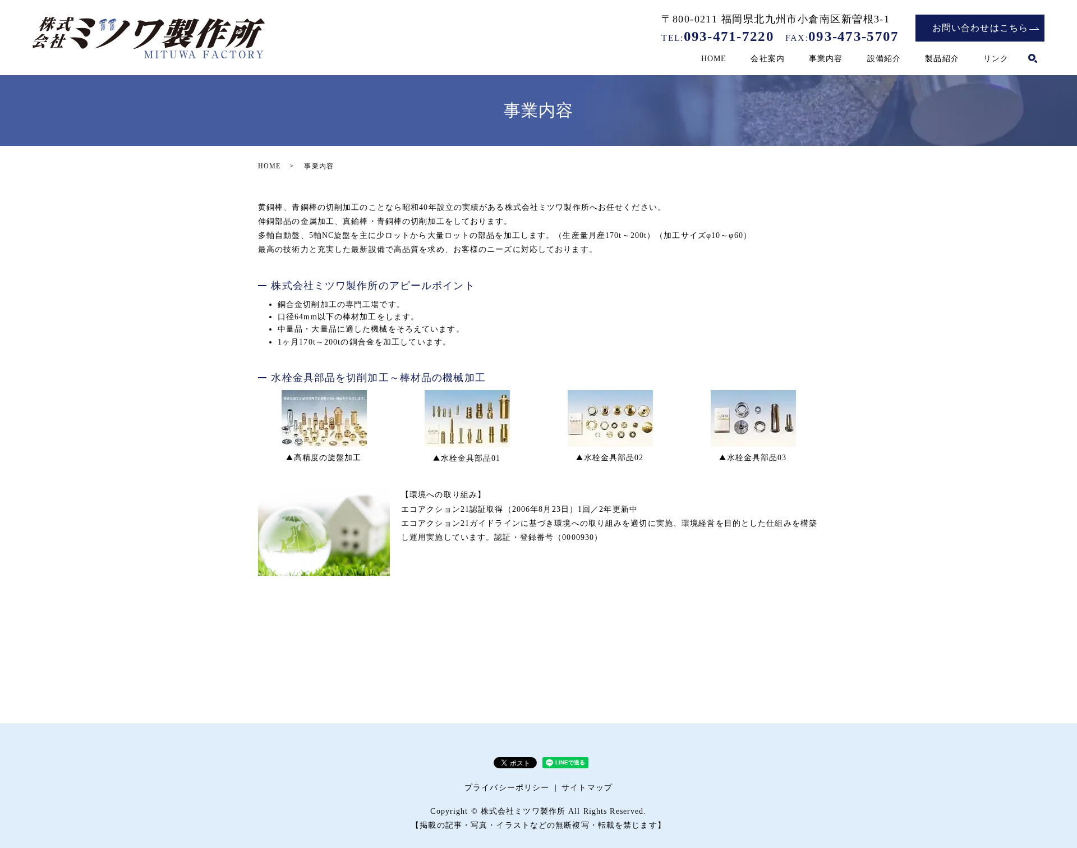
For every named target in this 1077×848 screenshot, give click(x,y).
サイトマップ (587, 787)
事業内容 (826, 58)
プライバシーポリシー (506, 787)
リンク (996, 58)
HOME (713, 58)
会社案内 (767, 58)
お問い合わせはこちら (980, 28)
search (1032, 59)
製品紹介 (942, 58)
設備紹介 (884, 58)
